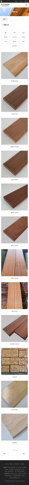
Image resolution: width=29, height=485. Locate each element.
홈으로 (16, 1)
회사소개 (7, 464)
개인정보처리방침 (8, 475)
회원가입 (26, 1)
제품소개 (12, 464)
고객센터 (22, 464)
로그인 (21, 1)
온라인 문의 (16, 464)
